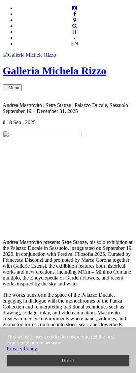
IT (74, 32)
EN (74, 43)
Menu (14, 87)
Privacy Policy (22, 348)
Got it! (68, 360)
